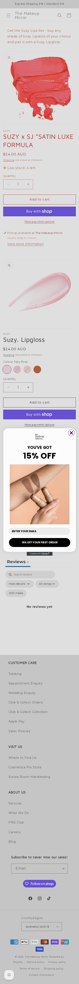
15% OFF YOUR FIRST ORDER (40, 542)
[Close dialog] (71, 433)
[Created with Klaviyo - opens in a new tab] (39, 554)
